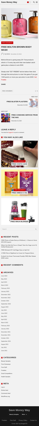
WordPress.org (5, 396)
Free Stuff (4, 367)
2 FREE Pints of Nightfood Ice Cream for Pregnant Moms (17, 253)
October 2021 (5, 338)
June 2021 (4, 350)
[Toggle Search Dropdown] (34, 2)
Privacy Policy (23, 420)
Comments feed (5, 393)
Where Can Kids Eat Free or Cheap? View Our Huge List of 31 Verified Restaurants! (19, 246)
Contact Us (33, 420)
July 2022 (4, 310)
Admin (7, 54)
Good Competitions (6, 373)
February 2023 (5, 288)
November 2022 (5, 297)
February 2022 (5, 325)
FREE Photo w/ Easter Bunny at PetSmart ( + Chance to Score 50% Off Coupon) (19, 241)
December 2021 (5, 332)
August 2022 (4, 307)
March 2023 (4, 285)
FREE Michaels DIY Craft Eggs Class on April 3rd (15, 250)
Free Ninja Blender (19, 221)
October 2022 (5, 300)
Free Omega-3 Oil (19, 193)
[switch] (29, 2)
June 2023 (4, 276)
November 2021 (5, 335)
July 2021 (4, 347)
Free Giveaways (7, 42)
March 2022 (4, 322)
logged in (10, 132)
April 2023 (4, 282)
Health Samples (5, 376)
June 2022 (4, 313)
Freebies (3, 370)
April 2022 (4, 319)
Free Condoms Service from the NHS (24, 116)
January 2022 (5, 328)
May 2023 (4, 279)
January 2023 (5, 291)
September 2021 (6, 341)
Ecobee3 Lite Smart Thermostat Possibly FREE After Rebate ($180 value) (18, 257)
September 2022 (6, 304)
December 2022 (5, 294)
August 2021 (4, 344)
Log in (3, 387)
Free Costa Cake (19, 164)
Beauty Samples (6, 361)
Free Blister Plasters (17, 101)
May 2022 (4, 316)
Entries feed (4, 390)
